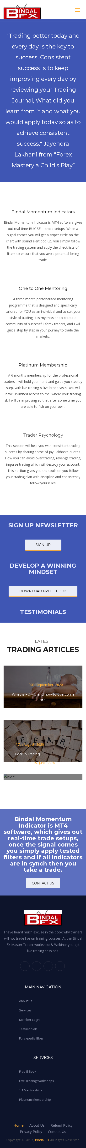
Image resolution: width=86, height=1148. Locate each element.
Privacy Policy (31, 1131)
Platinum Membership (43, 365)
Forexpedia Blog (31, 1038)
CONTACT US (43, 883)
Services (25, 1010)
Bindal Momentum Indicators (43, 212)
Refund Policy (61, 1125)
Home (18, 1125)
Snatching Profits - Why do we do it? (41, 772)
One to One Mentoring (43, 288)
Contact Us (57, 1131)
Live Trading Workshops (36, 1081)
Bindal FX (42, 1140)
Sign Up (43, 545)
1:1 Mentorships (30, 1090)
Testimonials (28, 1029)
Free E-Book (27, 1071)
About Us (25, 1001)
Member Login (29, 1019)
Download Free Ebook (43, 591)
